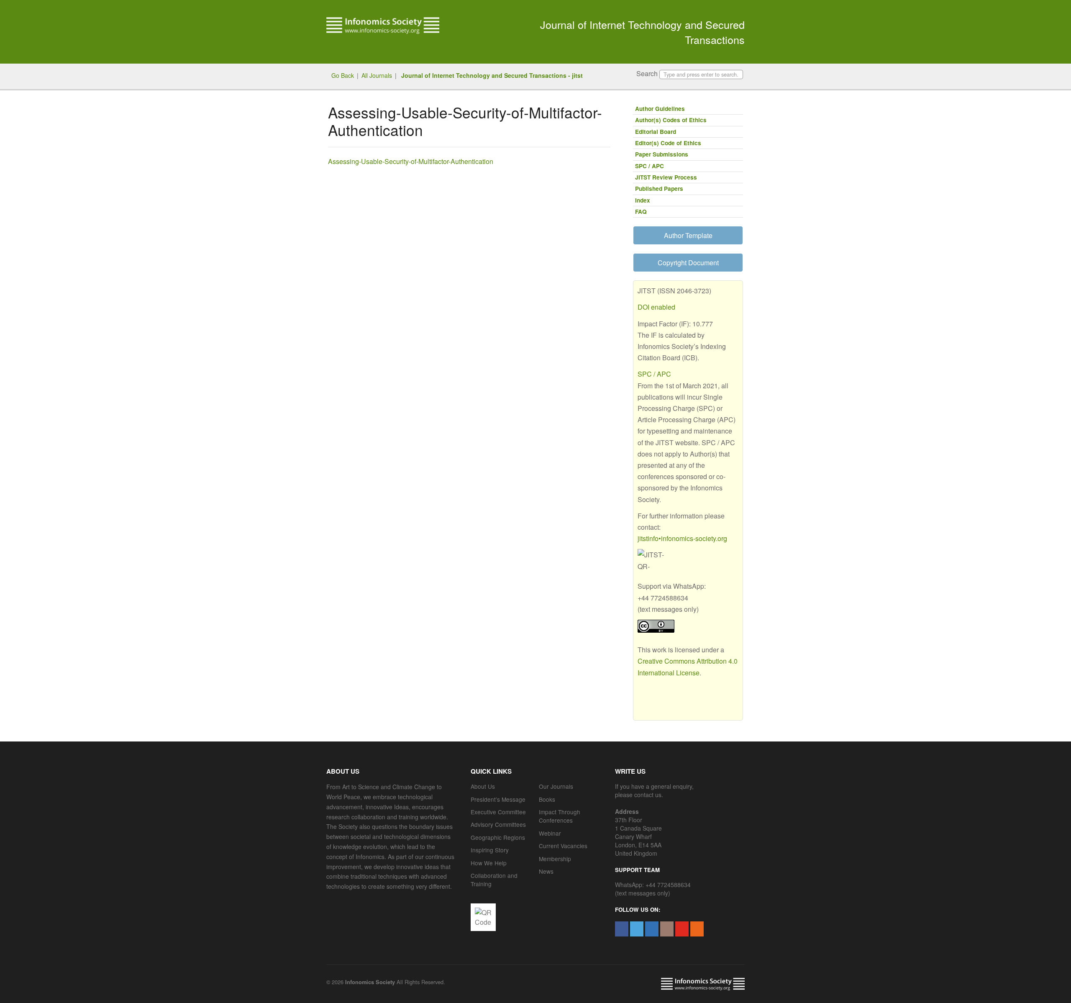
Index (642, 200)
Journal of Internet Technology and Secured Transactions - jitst (491, 75)
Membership (555, 858)
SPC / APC (649, 166)
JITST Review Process (666, 177)
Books (547, 799)
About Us (483, 786)
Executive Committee (498, 812)
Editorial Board (655, 132)
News (546, 871)
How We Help (489, 863)
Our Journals (556, 786)
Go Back (342, 75)
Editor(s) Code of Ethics (668, 143)
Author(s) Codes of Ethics (671, 120)
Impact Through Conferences (559, 816)
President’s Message (498, 799)
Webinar (550, 833)
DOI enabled (656, 307)
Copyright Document (688, 262)
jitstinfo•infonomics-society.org (682, 538)
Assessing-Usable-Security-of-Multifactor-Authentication (410, 161)
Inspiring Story (490, 850)
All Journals (376, 75)
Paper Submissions (661, 154)
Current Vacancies (563, 845)
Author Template (688, 235)
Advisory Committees (498, 824)
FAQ (641, 211)
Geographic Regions (498, 837)
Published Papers (659, 188)
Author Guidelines (660, 109)
